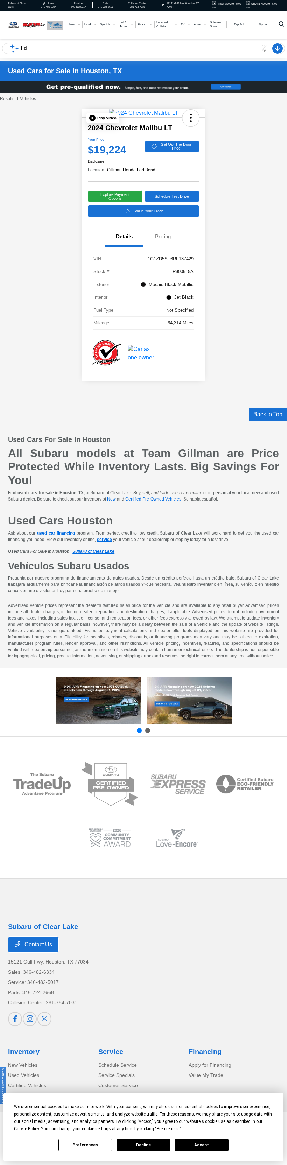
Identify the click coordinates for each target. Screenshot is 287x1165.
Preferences (85, 1145)
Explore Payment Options (115, 196)
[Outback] (98, 700)
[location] (163, 5)
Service (110, 1051)
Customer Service (118, 1085)
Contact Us (37, 944)
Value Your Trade (149, 211)
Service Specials (116, 1075)
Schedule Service (117, 1065)
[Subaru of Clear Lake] (27, 24)
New (111, 499)
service (104, 539)
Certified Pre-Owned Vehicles (153, 499)
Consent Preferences (3, 1085)
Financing (205, 1051)
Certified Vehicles (27, 1085)
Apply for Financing (210, 1065)
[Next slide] (147, 730)
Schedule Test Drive (172, 196)
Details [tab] (124, 236)
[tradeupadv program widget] (41, 784)
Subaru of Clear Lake (93, 551)
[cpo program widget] (109, 784)
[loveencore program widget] (177, 838)
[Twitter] (44, 1019)
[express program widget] (177, 784)
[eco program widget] (244, 784)
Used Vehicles (23, 1075)
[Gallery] (143, 87)
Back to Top (267, 414)
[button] (102, 118)
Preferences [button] (168, 1128)
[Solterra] (189, 700)
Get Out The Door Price (176, 146)
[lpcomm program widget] (109, 838)
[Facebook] (15, 1019)
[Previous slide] (139, 730)
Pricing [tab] (163, 236)
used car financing (56, 533)
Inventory (24, 1051)
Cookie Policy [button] (26, 1128)
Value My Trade (206, 1075)
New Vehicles (22, 1065)
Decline (143, 1145)
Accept (201, 1145)
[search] (281, 24)
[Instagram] (30, 1019)
